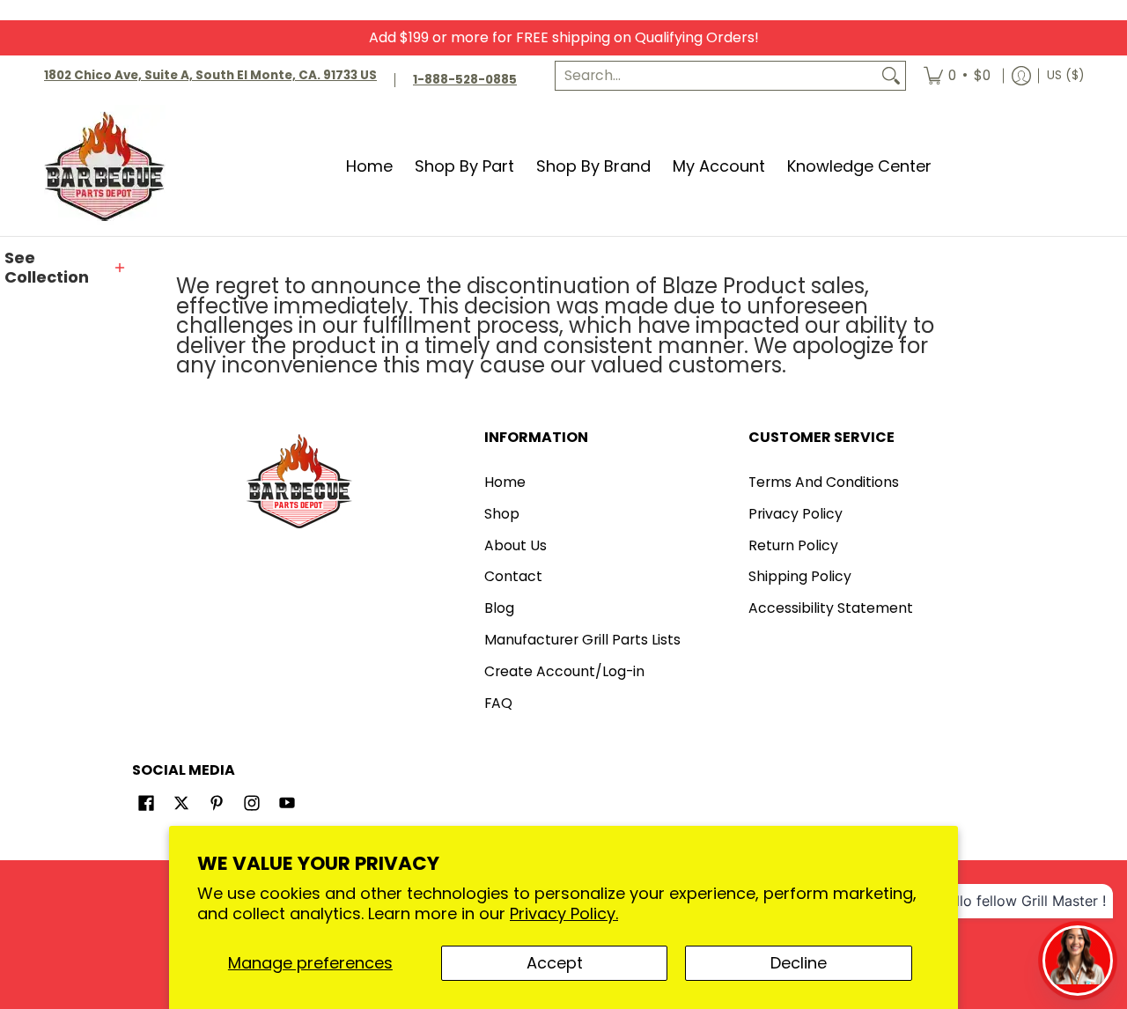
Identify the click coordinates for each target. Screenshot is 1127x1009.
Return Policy (793, 545)
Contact (513, 576)
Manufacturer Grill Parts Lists (582, 640)
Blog (499, 608)
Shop (501, 514)
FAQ (498, 703)
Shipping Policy (799, 576)
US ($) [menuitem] (1065, 75)
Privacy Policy (795, 514)
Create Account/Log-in (564, 671)
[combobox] (716, 76)
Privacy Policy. (564, 913)
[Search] (891, 76)
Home (505, 482)
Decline (798, 963)
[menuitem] (957, 76)
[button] (66, 268)
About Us (515, 545)
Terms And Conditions (823, 482)
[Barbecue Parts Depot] (110, 166)
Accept (555, 963)
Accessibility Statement (830, 608)
